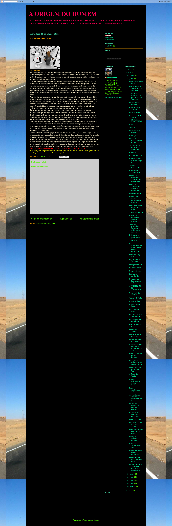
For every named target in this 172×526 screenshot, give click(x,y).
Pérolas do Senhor (136, 419)
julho (131, 79)
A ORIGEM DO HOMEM (63, 13)
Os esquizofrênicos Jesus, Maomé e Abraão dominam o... (135, 247)
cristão (131, 124)
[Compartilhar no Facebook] (66, 157)
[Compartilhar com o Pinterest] (68, 157)
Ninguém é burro (135, 271)
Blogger (96, 520)
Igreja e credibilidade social (134, 390)
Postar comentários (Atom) (45, 223)
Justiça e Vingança (136, 212)
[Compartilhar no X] (64, 157)
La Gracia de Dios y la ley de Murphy (135, 424)
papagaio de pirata (136, 155)
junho (132, 474)
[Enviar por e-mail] (60, 157)
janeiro (132, 486)
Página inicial (65, 219)
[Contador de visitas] (108, 35)
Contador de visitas (109, 39)
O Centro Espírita (135, 268)
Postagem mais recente (41, 219)
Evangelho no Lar (135, 265)
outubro (132, 75)
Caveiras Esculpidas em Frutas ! (135, 445)
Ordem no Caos (134, 301)
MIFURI (109, 46)
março (132, 483)
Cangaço (132, 135)
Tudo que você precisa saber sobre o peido (134, 147)
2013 (130, 70)
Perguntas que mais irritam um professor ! (135, 459)
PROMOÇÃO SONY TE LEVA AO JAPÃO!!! (135, 140)
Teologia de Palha (135, 298)
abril (131, 480)
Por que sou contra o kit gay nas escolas (136, 431)
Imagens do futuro (135, 112)
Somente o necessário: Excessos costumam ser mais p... (135, 228)
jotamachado (112, 78)
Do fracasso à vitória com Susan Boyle (134, 414)
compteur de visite (109, 37)
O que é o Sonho (135, 193)
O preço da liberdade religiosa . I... (134, 438)
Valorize (132, 127)
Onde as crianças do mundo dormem (135, 355)
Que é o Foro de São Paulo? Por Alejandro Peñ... (136, 88)
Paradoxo (132, 152)
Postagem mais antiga (88, 219)
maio (131, 477)
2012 (130, 73)
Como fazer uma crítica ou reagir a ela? (135, 160)
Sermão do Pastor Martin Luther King (135, 369)
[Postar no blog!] (62, 157)
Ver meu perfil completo (113, 97)
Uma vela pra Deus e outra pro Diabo (136, 281)
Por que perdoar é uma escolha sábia (135, 207)
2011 (129, 490)
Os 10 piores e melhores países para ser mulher (135, 362)
